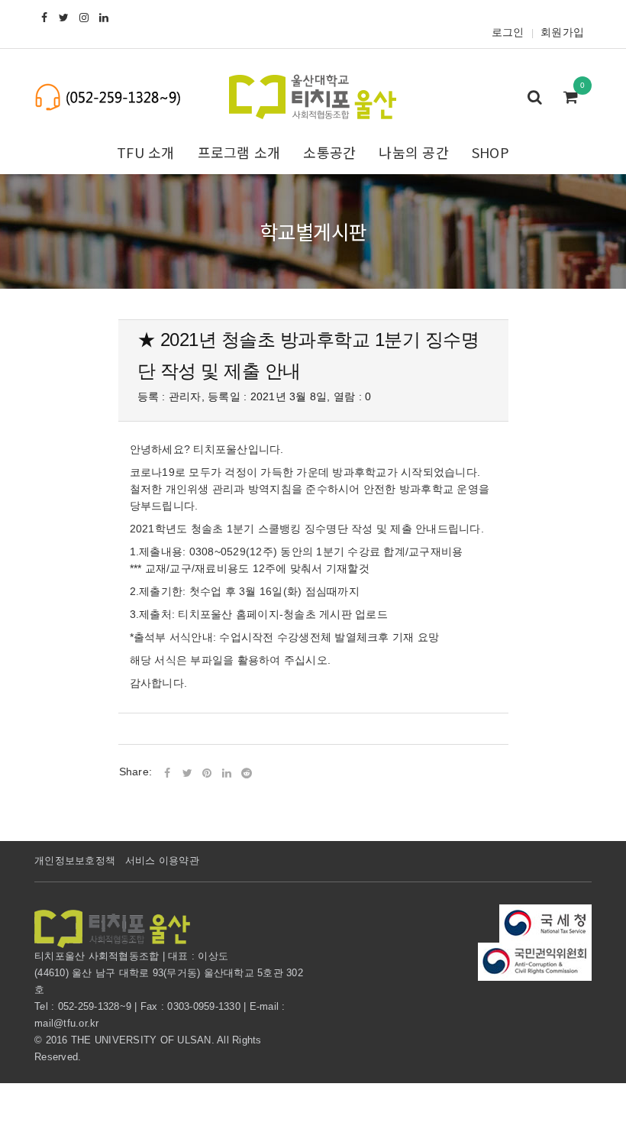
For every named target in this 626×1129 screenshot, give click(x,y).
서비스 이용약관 (162, 860)
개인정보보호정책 (74, 860)
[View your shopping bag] (576, 98)
